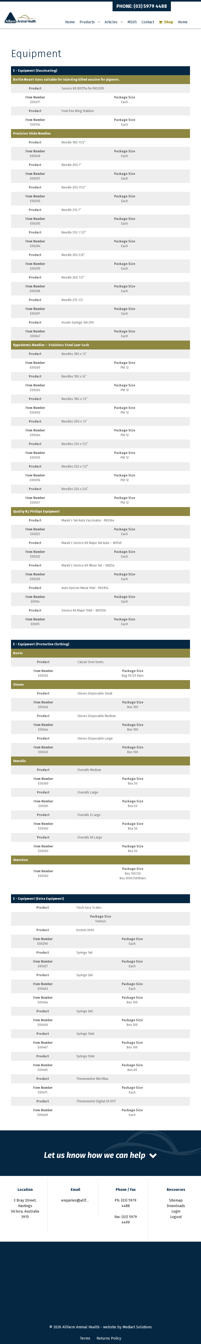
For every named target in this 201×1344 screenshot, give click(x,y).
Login (175, 1211)
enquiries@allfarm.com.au (83, 1200)
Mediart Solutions (137, 1327)
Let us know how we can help (94, 1155)
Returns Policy (109, 1338)
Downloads (176, 1206)
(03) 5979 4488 (150, 6)
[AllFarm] (20, 17)
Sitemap (176, 1200)
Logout (176, 1217)
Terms (85, 1338)
